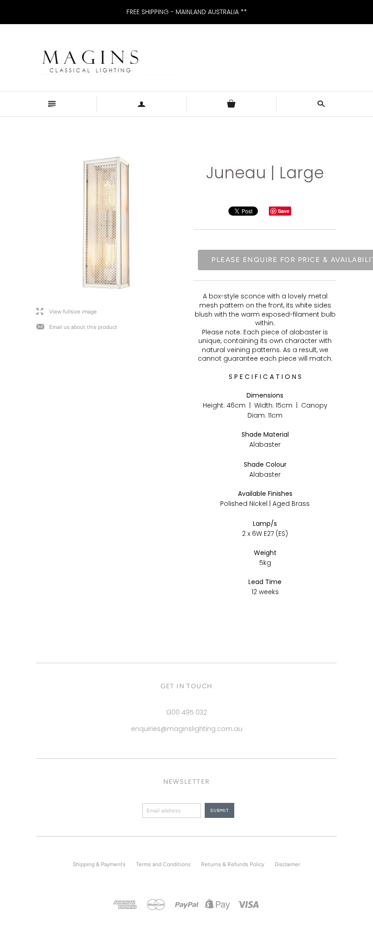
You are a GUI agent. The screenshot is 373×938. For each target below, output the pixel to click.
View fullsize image (66, 312)
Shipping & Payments (99, 864)
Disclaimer (287, 864)
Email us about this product (76, 327)
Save (283, 210)
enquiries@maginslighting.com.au (186, 728)
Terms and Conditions (163, 864)
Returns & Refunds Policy (232, 864)
